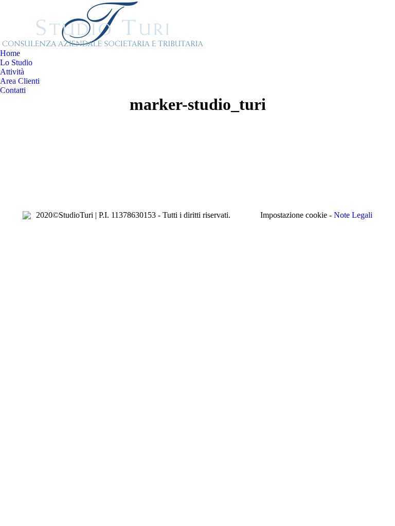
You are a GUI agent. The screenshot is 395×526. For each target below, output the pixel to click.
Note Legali (353, 215)
